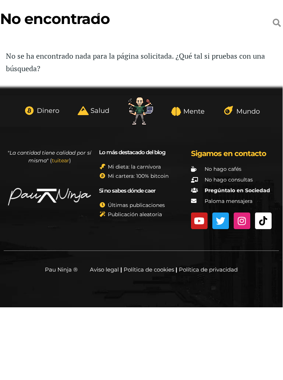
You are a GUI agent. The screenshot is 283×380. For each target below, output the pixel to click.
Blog (22, 31)
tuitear (60, 160)
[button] (277, 23)
